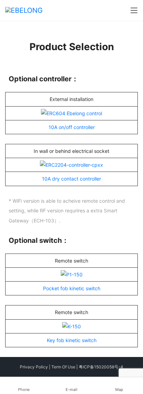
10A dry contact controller (71, 179)
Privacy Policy (34, 366)
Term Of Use (63, 366)
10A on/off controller (72, 127)
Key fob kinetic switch (71, 340)
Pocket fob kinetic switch (71, 288)
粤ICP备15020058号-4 (101, 366)
